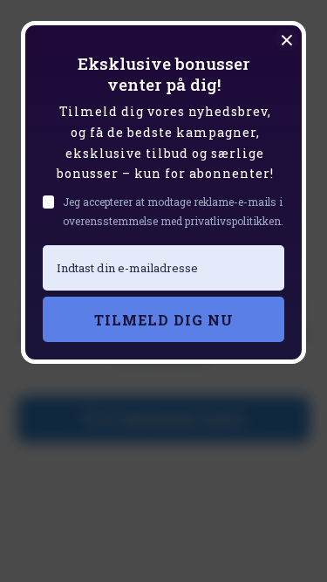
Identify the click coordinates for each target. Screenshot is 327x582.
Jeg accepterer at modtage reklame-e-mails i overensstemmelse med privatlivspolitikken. (173, 211)
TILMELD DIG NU (164, 320)
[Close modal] (286, 40)
